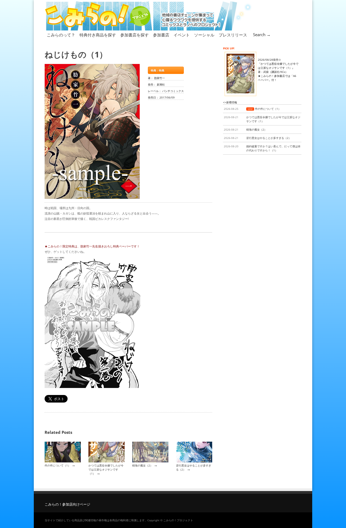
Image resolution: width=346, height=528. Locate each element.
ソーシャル (204, 35)
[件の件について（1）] (63, 461)
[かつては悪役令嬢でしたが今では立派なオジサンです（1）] (106, 461)
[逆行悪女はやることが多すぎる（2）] (194, 461)
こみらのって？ (61, 35)
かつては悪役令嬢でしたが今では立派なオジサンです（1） (106, 470)
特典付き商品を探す (97, 35)
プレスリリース (233, 35)
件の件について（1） (58, 465)
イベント (182, 35)
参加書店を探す (134, 35)
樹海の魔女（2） (142, 465)
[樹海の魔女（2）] (150, 461)
